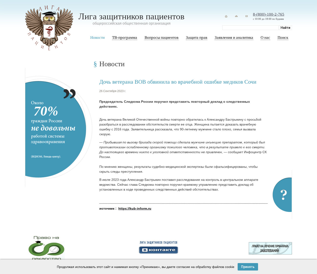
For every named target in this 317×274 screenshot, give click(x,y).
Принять (248, 267)
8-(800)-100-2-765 (268, 14)
